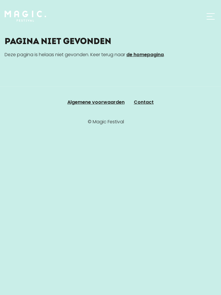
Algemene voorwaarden (96, 102)
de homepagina (145, 54)
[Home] (25, 16)
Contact (144, 102)
